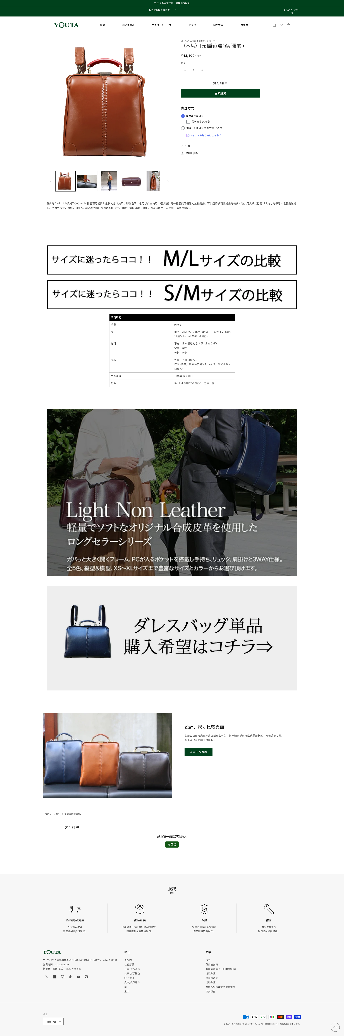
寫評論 (172, 844)
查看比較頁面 (198, 752)
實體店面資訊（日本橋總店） (222, 969)
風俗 (102, 25)
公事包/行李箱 (132, 969)
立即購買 (220, 93)
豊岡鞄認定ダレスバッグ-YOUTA (246, 1023)
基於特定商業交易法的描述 (220, 987)
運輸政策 (211, 982)
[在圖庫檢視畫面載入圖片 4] (131, 181)
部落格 (192, 25)
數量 (183, 63)
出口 (126, 991)
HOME (46, 814)
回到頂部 (211, 991)
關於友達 (218, 25)
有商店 (244, 25)
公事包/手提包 (132, 973)
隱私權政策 (212, 978)
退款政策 (211, 973)
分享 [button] (187, 146)
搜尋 (208, 959)
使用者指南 (212, 964)
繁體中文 (51, 1021)
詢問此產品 (192, 153)
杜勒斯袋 (129, 964)
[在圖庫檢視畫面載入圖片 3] (109, 181)
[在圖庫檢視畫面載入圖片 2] (87, 181)
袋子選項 (129, 978)
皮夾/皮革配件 (132, 982)
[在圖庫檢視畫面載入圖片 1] (65, 181)
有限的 (128, 959)
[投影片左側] (50, 181)
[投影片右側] (168, 181)
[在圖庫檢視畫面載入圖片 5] (153, 181)
